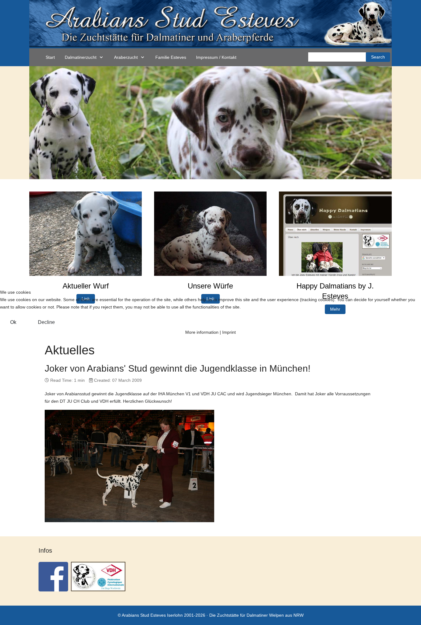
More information (202, 332)
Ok (13, 322)
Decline (46, 322)
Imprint (229, 332)
